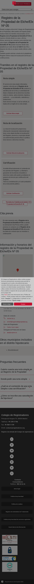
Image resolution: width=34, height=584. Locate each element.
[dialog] (17, 292)
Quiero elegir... (7, 304)
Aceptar (23, 304)
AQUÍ (5, 294)
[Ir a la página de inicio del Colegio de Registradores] (8, 4)
